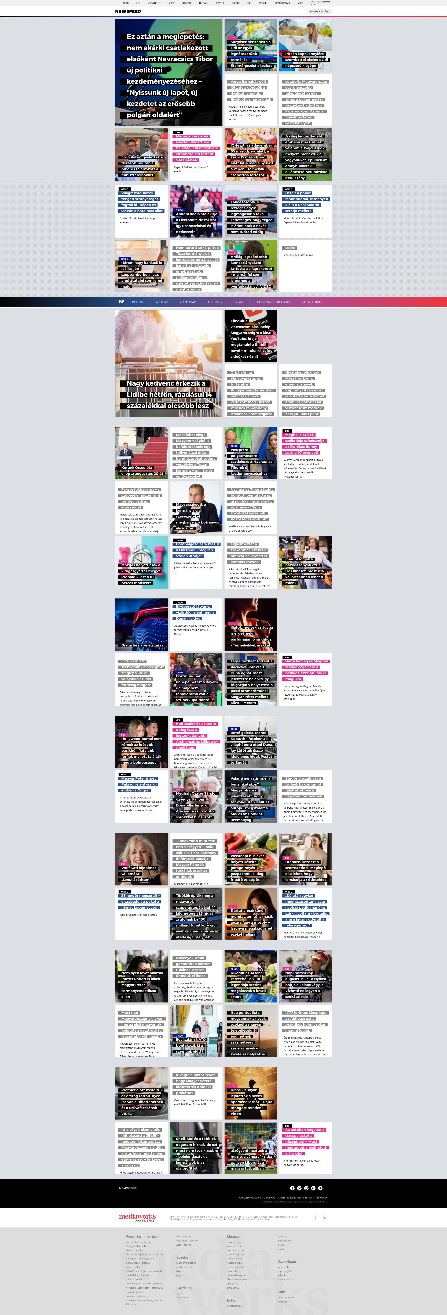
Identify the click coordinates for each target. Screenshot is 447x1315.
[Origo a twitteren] (299, 1188)
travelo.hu (232, 1271)
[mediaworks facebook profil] (315, 1217)
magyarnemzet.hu (186, 1262)
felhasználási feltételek (274, 1198)
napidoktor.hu (234, 1262)
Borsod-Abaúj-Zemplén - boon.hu (144, 1254)
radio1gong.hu (286, 1297)
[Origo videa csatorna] (313, 1188)
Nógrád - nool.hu (135, 1292)
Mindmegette (154, 3)
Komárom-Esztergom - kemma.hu (144, 1287)
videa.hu (282, 1275)
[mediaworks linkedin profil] (324, 1217)
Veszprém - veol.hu (187, 1240)
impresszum (308, 1198)
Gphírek (236, 3)
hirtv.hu (180, 1271)
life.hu (281, 1244)
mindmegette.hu (236, 1267)
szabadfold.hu (184, 1267)
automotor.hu (234, 1246)
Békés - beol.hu (134, 1250)
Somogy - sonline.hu (137, 1296)
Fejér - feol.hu (133, 1267)
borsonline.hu (234, 1305)
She (249, 3)
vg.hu (179, 1293)
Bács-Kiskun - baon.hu (138, 1242)
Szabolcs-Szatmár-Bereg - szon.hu (145, 1300)
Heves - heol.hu (134, 1279)
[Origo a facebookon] (292, 1188)
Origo (126, 3)
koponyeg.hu (285, 1271)
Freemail (203, 3)
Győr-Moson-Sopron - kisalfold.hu (144, 1271)
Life (138, 3)
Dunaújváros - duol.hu (138, 1262)
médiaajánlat (322, 1198)
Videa (171, 3)
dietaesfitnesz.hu (236, 1275)
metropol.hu (284, 1240)
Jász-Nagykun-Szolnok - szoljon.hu (145, 1283)
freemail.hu (284, 1267)
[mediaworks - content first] (137, 1218)
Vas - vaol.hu (183, 1236)
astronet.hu (233, 1242)
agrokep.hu (182, 1297)
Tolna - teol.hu (133, 1304)
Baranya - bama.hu (136, 1246)
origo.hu (180, 1275)
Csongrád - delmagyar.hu (140, 1258)
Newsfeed (186, 3)
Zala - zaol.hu (184, 1244)
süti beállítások (294, 1198)
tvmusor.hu (233, 1287)
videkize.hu (233, 1283)
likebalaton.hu (234, 1258)
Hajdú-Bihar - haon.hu (138, 1275)
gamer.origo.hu (235, 1254)
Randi (264, 3)
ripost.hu (282, 1236)
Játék (300, 3)
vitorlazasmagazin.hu (238, 1279)
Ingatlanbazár (282, 3)
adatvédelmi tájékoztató (250, 1198)
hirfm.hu (282, 1301)
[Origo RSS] (320, 1188)
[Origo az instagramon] (306, 1188)
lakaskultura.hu (235, 1250)
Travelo (220, 3)
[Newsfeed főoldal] (128, 1188)
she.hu (281, 1249)
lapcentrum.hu (286, 1279)
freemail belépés (320, 11)
